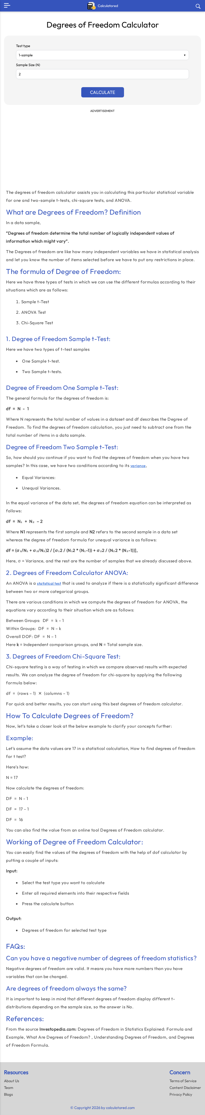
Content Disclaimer (185, 1087)
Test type (23, 46)
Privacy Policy (181, 1094)
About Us (11, 1080)
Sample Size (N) (28, 65)
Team (8, 1087)
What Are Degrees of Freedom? (58, 1037)
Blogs (8, 1094)
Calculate (102, 92)
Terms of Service (183, 1080)
